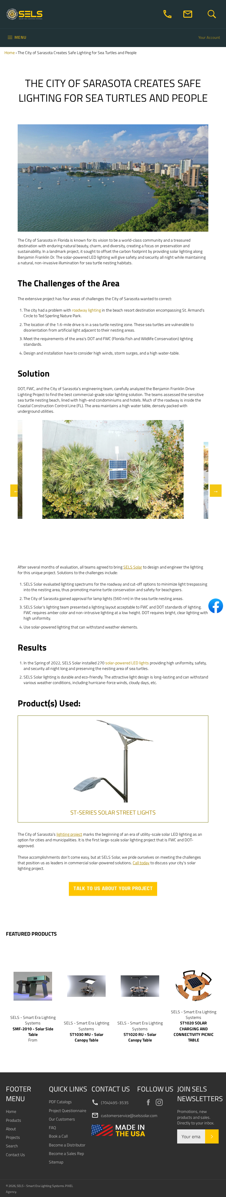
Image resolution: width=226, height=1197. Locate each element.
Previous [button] (13, 491)
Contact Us (15, 1154)
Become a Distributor (67, 1145)
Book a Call (58, 1136)
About (11, 1129)
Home (9, 52)
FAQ (52, 1127)
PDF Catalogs (60, 1102)
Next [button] (213, 491)
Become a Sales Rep (66, 1153)
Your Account (209, 37)
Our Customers (62, 1119)
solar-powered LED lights (127, 663)
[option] (113, 469)
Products (13, 1120)
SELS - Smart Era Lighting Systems (40, 1185)
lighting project (69, 834)
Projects (13, 1137)
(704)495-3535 (110, 1102)
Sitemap (56, 1162)
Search (12, 1146)
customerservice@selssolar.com (124, 1115)
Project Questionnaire (67, 1110)
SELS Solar (132, 567)
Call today (141, 863)
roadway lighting (86, 310)
